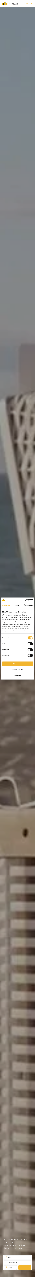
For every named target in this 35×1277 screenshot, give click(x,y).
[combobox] (27, 3)
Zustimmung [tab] (6, 605)
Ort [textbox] (9, 1257)
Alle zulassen (17, 664)
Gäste (10, 1267)
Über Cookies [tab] (28, 605)
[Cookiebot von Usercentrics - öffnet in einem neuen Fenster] (25, 600)
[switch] (30, 643)
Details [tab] (17, 605)
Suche (25, 1268)
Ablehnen (17, 675)
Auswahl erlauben (17, 669)
